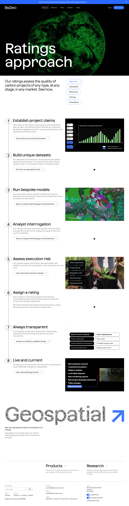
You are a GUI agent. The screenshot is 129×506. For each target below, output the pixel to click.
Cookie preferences (93, 500)
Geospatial (73, 86)
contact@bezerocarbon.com (55, 488)
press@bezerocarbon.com (54, 493)
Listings (72, 97)
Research (95, 466)
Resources (73, 92)
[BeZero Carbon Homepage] (10, 7)
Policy (62, 7)
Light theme (95, 495)
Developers (74, 102)
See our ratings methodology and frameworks (35, 204)
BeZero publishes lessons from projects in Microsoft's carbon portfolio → (63, 2)
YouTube (30, 495)
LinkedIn (24, 495)
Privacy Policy (64, 499)
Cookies (56, 499)
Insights (70, 7)
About (78, 7)
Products (54, 7)
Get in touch (119, 7)
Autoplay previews (97, 498)
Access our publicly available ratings (31, 341)
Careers (7, 495)
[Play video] (94, 169)
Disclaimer (49, 499)
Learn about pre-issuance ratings (30, 273)
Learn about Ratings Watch (27, 372)
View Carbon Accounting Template (30, 138)
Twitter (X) (17, 495)
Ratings (45, 7)
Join (29, 489)
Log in (110, 7)
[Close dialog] (126, 2)
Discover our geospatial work (28, 169)
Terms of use (73, 499)
